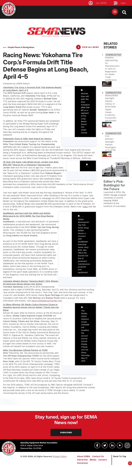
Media (93, 460)
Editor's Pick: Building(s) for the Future (114, 185)
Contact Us (98, 456)
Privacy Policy (60, 456)
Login (123, 3)
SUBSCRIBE (66, 432)
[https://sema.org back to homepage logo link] (126, 12)
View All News (90, 47)
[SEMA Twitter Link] (105, 445)
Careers (102, 460)
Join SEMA (101, 3)
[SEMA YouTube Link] (120, 445)
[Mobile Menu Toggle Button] (115, 11)
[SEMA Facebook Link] (97, 445)
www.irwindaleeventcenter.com (47, 301)
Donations (82, 463)
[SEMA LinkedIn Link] (112, 445)
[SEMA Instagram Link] (127, 445)
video (85, 207)
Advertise (82, 460)
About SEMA (83, 456)
